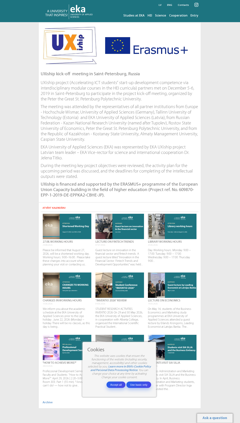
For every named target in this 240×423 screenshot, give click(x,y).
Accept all (116, 384)
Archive (48, 402)
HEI (150, 15)
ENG (169, 5)
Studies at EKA (134, 15)
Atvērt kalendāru (54, 208)
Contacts (183, 5)
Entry (194, 15)
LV (160, 5)
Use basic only (138, 384)
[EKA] (70, 11)
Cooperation (178, 15)
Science (160, 15)
